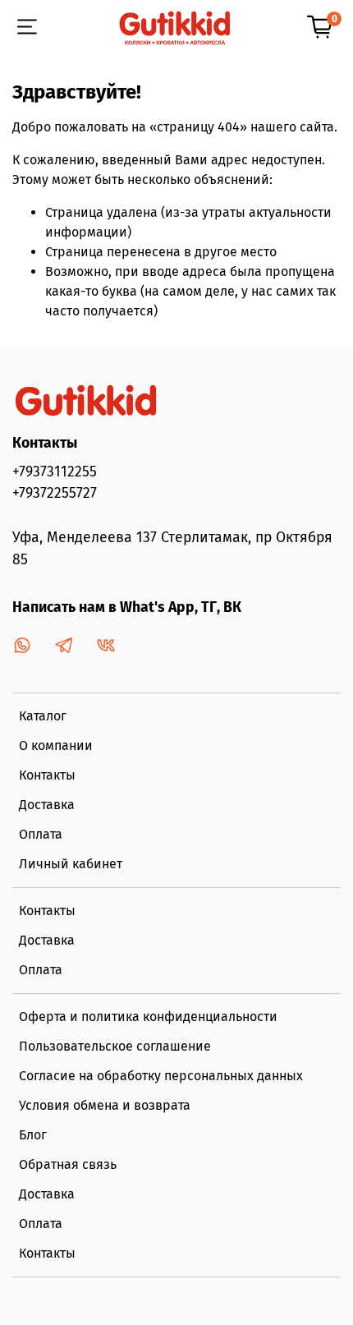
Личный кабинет (70, 864)
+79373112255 (54, 472)
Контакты (47, 775)
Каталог (42, 716)
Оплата (40, 834)
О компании (56, 745)
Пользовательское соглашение (115, 1046)
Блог (33, 1135)
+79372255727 (54, 493)
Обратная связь (68, 1164)
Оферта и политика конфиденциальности (148, 1016)
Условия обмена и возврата (104, 1105)
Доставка (47, 804)
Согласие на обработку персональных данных (161, 1075)
